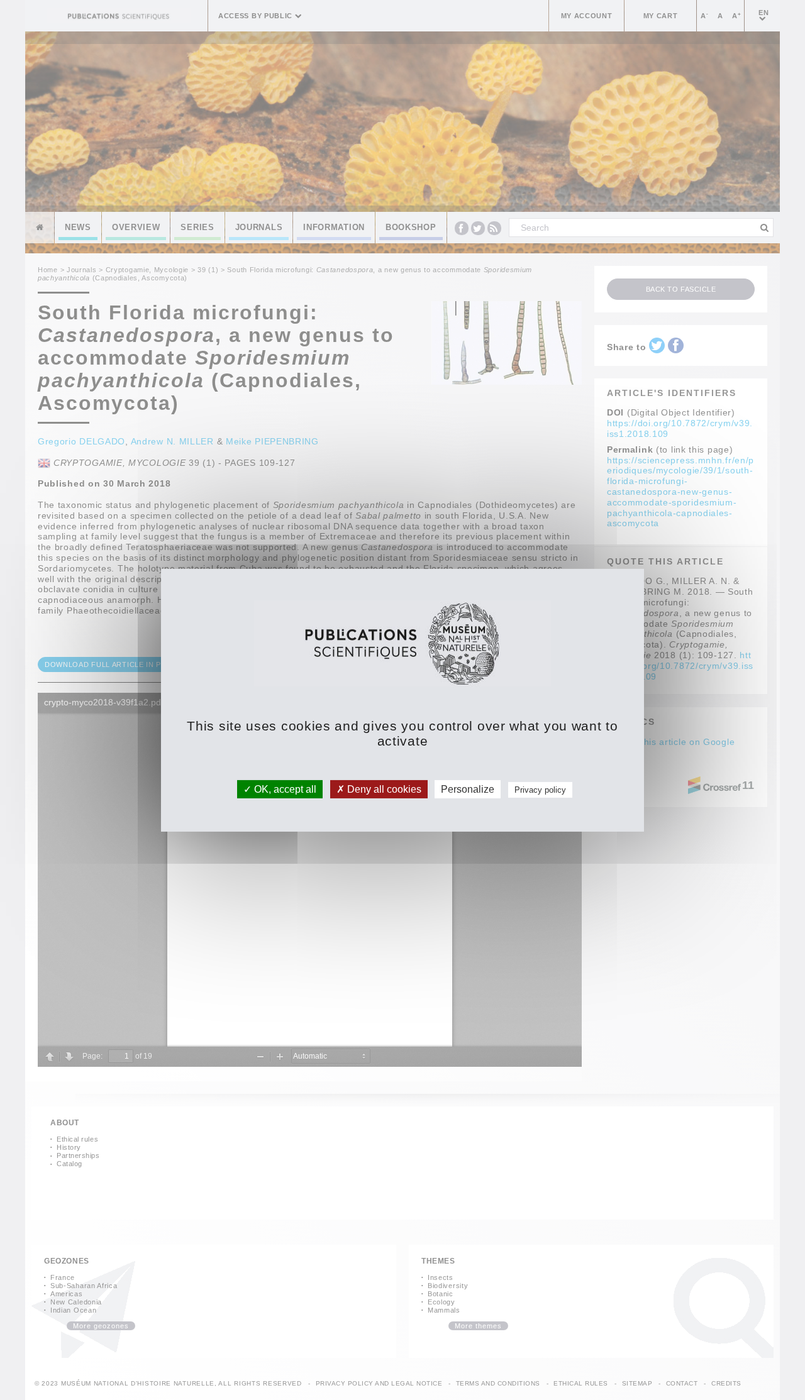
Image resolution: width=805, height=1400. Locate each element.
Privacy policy (540, 789)
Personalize (467, 788)
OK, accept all (284, 788)
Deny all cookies (383, 788)
